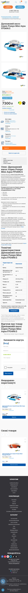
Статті (14, 492)
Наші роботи (14, 490)
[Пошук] (16, 2)
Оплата (14, 501)
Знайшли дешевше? (7, 108)
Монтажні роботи (9, 143)
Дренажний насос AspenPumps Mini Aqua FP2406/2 (13, 406)
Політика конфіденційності (14, 589)
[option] (14, 75)
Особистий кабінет (14, 482)
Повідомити (14, 310)
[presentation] (2, 387)
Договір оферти (14, 590)
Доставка (14, 509)
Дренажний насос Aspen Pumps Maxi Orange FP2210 (12, 454)
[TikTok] (13, 556)
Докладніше (7, 123)
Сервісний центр (14, 484)
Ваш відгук (8, 373)
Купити (6, 148)
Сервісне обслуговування (10, 144)
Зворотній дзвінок (14, 563)
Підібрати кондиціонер (8, 7)
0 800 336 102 (14, 11)
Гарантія (14, 503)
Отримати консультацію (20, 7)
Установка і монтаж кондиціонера (14, 511)
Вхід (6, 343)
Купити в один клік (14, 153)
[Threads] (16, 556)
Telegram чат (15, 570)
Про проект (14, 499)
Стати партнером (14, 507)
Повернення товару (14, 505)
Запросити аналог (14, 464)
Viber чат (15, 572)
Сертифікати (14, 486)
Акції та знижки (14, 488)
